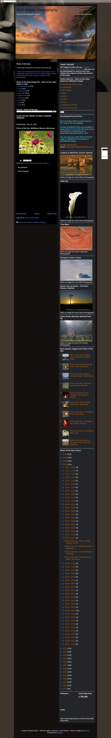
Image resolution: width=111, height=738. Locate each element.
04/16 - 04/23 (70, 600)
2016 (65, 669)
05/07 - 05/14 (70, 594)
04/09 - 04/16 (70, 604)
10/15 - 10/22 (70, 501)
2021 (65, 652)
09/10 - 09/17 (70, 514)
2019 (65, 658)
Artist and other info (70, 108)
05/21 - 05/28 (70, 587)
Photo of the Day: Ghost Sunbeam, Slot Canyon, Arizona (79, 395)
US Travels (21, 98)
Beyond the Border (24, 86)
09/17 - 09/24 (70, 511)
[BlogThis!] (26, 160)
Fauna (20, 88)
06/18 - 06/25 (70, 573)
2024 (65, 461)
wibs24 (86, 731)
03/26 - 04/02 (70, 607)
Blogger (60, 733)
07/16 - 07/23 (70, 538)
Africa (64, 96)
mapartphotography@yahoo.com (79, 147)
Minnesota (21, 93)
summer (39, 163)
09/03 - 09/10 (70, 518)
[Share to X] (27, 160)
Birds (64, 93)
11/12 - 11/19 (70, 487)
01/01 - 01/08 (70, 644)
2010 (65, 689)
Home (36, 214)
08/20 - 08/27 (70, 524)
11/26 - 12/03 (70, 481)
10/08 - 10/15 (70, 504)
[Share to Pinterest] (30, 160)
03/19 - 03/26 (70, 610)
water (20, 105)
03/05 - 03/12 (70, 617)
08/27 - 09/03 (70, 521)
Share (104, 156)
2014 (65, 675)
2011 (65, 685)
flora (19, 102)
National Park (22, 95)
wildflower (46, 163)
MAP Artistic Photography (37, 10)
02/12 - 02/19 (70, 624)
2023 (65, 464)
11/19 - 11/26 (70, 484)
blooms (23, 163)
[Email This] (24, 160)
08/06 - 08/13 (70, 531)
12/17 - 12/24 (70, 474)
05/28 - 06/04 (70, 584)
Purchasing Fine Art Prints (72, 84)
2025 (65, 458)
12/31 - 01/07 (70, 467)
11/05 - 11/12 (70, 491)
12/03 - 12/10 (70, 477)
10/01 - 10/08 (70, 508)
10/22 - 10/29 (70, 497)
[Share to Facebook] (29, 160)
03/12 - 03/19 (70, 614)
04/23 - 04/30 (70, 597)
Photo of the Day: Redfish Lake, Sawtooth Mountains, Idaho (80, 357)
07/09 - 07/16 (70, 563)
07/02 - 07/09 (70, 567)
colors (20, 100)
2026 (65, 454)
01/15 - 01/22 (70, 637)
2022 (65, 648)
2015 (65, 672)
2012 (65, 682)
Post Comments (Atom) (32, 218)
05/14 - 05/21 (70, 590)
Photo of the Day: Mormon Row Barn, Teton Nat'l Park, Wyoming (80, 442)
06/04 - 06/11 (70, 580)
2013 (65, 679)
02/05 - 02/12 (70, 627)
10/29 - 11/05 (70, 494)
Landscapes (22, 91)
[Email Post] (20, 160)
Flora (64, 102)
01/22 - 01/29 (70, 634)
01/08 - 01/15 (70, 641)
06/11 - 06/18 (70, 577)
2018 (65, 662)
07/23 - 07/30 (70, 534)
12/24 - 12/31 (70, 471)
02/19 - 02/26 (70, 621)
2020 (65, 655)
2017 (65, 665)
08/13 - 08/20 (70, 528)
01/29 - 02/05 (70, 631)
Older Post (51, 214)
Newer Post (21, 214)
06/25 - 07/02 (70, 570)
